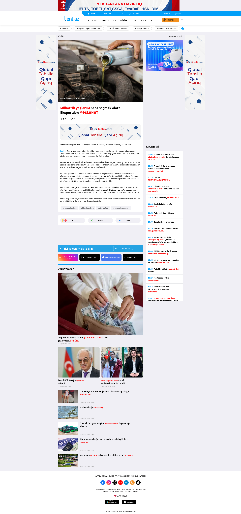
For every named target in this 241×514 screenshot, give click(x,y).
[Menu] (59, 19)
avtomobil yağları (70, 208)
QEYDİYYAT (179, 14)
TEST (152, 20)
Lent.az (63, 151)
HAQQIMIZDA (125, 476)
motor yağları (103, 208)
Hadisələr (64, 28)
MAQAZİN (105, 20)
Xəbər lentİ (93, 20)
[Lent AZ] (72, 18)
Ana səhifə (172, 36)
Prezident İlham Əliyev (166, 28)
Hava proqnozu (142, 28)
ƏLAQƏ (111, 476)
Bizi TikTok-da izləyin (89, 257)
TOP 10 (143, 20)
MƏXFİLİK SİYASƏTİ (138, 476)
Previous (58, 28)
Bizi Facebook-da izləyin (112, 257)
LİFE (114, 20)
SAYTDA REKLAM (101, 476)
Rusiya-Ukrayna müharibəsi (89, 28)
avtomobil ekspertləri (121, 208)
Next (182, 28)
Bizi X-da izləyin (131, 257)
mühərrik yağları (87, 208)
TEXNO (134, 20)
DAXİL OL (167, 14)
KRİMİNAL (124, 20)
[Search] (182, 20)
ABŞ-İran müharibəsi (118, 28)
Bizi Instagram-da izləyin (69, 257)
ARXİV (117, 476)
